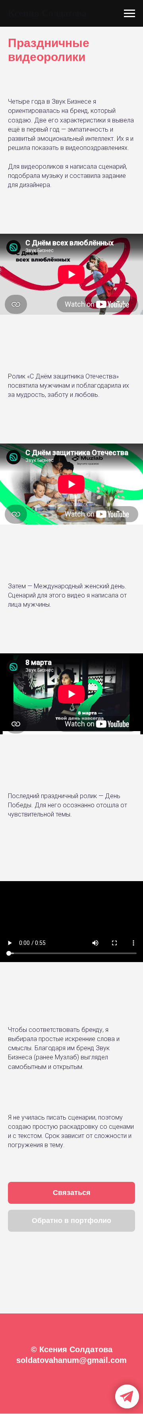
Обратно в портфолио (71, 1221)
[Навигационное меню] (129, 14)
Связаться (72, 1193)
